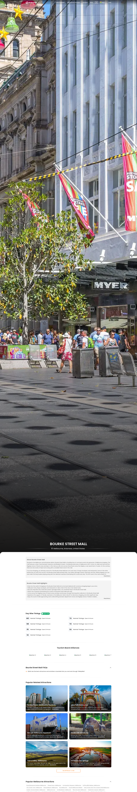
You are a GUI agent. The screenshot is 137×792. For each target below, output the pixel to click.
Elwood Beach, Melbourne (51, 787)
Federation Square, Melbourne (96, 790)
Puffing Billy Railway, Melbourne (91, 785)
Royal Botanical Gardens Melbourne (36, 785)
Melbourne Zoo (51, 790)
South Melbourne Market (75, 787)
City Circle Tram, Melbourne (34, 787)
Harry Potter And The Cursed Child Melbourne (96, 787)
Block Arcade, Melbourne (79, 790)
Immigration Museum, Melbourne (72, 785)
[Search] (96, 2)
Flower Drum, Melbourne (54, 785)
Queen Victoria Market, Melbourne (35, 790)
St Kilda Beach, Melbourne (64, 790)
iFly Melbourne (63, 787)
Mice (91, 2)
